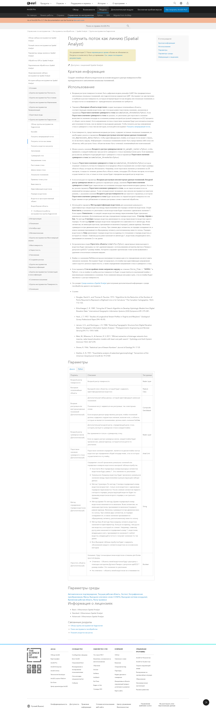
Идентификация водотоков (41, 189)
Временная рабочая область (80, 600)
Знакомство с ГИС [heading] (100, 649)
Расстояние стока (37, 165)
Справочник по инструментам (81, 15)
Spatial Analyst (82, 31)
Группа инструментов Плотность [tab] (42, 93)
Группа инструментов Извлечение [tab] (43, 102)
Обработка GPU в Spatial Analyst (40, 61)
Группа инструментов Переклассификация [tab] (37, 265)
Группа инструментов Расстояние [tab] (43, 98)
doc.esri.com (79, 20)
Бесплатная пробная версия (150, 10)
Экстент (124, 594)
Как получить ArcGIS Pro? (176, 10)
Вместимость (36, 184)
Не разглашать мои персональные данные (166, 705)
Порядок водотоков (39, 194)
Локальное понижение (39, 175)
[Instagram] (34, 671)
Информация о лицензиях (168, 57)
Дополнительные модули (122, 10)
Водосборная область (39, 206)
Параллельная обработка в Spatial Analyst (41, 66)
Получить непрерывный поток (42, 137)
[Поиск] (175, 3)
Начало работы (46, 15)
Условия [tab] (33, 88)
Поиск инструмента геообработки (84, 629)
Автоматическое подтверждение (82, 594)
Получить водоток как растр (42, 146)
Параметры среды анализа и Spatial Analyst (41, 54)
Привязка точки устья (39, 180)
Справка (60, 15)
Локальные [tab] (34, 223)
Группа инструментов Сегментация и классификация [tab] (42, 273)
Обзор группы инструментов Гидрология (42, 125)
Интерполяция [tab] (35, 219)
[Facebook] (29, 667)
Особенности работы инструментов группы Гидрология (44, 212)
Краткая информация (166, 43)
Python (100, 15)
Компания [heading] (119, 649)
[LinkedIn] (39, 667)
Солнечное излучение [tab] (38, 280)
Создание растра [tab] (37, 260)
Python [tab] (80, 369)
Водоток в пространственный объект (42, 200)
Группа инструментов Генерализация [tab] (37, 108)
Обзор (76, 10)
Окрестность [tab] (35, 250)
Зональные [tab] (34, 289)
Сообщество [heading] (77, 649)
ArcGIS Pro (31, 9)
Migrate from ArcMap (122, 15)
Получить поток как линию (41, 141)
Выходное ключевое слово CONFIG (105, 597)
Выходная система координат (134, 597)
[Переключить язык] (181, 3)
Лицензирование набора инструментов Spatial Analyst (39, 74)
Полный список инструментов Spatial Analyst (42, 47)
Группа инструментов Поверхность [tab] (43, 284)
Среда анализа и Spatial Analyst (94, 283)
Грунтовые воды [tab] (36, 115)
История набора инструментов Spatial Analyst (42, 82)
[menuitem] (59, 655)
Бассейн (34, 132)
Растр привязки (100, 600)
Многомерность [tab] (36, 245)
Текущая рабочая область (109, 594)
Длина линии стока (38, 170)
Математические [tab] (36, 233)
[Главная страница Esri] (31, 3)
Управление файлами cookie (145, 705)
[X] (34, 667)
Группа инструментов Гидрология (102, 31)
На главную (32, 15)
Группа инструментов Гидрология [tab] (43, 120)
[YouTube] (39, 671)
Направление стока (38, 160)
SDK (108, 15)
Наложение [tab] (34, 255)
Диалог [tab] (72, 369)
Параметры (162, 50)
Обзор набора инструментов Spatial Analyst (42, 39)
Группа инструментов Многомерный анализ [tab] (43, 239)
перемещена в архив (100, 52)
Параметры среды (165, 54)
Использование (164, 47)
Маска (86, 597)
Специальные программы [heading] (141, 650)
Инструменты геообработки (63, 31)
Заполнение (35, 151)
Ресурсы (103, 10)
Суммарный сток (37, 156)
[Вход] (187, 3)
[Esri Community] (29, 671)
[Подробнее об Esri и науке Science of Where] (34, 655)
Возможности (89, 10)
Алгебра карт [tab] (35, 228)
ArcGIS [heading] (53, 649)
